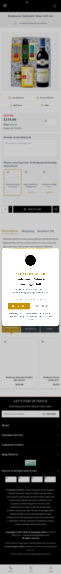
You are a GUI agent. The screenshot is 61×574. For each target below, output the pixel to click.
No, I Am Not (42, 306)
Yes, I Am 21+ (19, 306)
